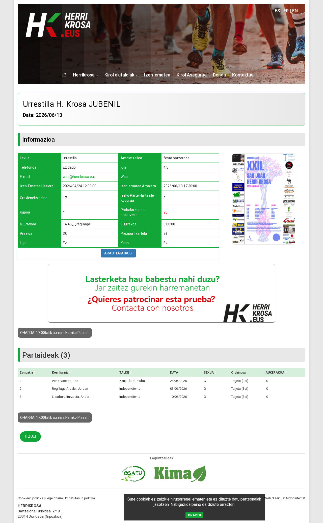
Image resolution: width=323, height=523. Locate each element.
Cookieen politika (30, 498)
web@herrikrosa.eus (79, 177)
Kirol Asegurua (192, 74)
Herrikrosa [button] (84, 74)
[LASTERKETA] (263, 199)
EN (295, 10)
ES (277, 10)
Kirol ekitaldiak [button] (119, 74)
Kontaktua (243, 74)
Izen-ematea (157, 74)
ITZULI (30, 436)
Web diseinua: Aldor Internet (284, 498)
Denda (219, 74)
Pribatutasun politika (80, 498)
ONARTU (194, 515)
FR (286, 10)
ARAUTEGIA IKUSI (118, 253)
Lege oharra (54, 498)
